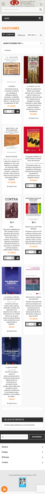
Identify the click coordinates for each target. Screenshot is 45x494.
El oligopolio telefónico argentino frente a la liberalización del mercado (33, 158)
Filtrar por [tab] (10, 34)
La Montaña (11, 86)
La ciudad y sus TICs (33, 86)
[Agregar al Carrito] (17, 111)
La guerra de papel (12, 367)
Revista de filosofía (11, 156)
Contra (12, 227)
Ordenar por (21, 35)
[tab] (22, 43)
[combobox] (22, 9)
